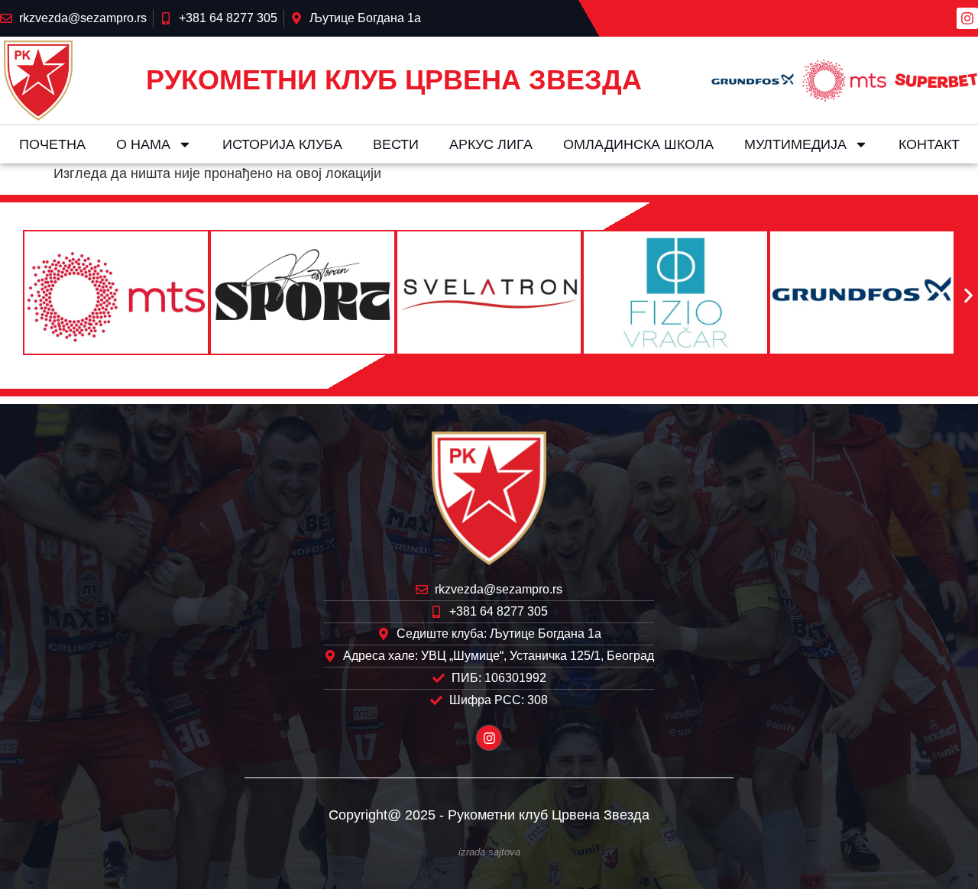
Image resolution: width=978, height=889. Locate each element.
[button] (9, 295)
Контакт (929, 144)
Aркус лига (491, 144)
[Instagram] (967, 18)
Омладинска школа (638, 144)
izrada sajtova (489, 852)
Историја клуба (282, 144)
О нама (143, 144)
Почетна (52, 144)
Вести (396, 144)
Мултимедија (795, 144)
